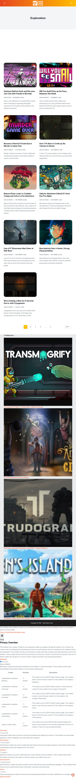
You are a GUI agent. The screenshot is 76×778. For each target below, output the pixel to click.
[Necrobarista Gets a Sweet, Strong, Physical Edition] (55, 232)
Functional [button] (3, 730)
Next (67, 326)
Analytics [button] (3, 750)
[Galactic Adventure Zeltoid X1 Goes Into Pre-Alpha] (55, 177)
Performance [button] (4, 740)
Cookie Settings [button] (14, 632)
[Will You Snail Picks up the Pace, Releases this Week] (55, 75)
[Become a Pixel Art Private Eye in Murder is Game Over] (20, 127)
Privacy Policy (4, 632)
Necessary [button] (3, 659)
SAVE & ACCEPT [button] (5, 777)
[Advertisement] (38, 49)
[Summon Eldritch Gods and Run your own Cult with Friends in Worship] (20, 75)
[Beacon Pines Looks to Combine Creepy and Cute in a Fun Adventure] (20, 177)
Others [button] (2, 769)
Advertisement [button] (5, 760)
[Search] (4, 3)
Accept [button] (22, 632)
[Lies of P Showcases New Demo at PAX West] (20, 232)
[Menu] (71, 3)
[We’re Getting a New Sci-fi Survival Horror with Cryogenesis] (20, 284)
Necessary (5, 662)
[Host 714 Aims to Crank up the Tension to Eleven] (55, 127)
